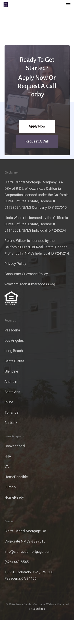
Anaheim (11, 381)
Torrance (12, 412)
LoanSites (39, 608)
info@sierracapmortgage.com (28, 551)
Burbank (11, 423)
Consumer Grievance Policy (26, 274)
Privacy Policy (15, 263)
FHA (8, 456)
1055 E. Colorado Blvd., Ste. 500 (29, 572)
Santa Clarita (14, 361)
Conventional (15, 446)
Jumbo (10, 487)
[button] (68, 5)
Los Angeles (14, 340)
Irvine (9, 402)
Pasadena (12, 330)
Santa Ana (12, 392)
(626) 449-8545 (17, 562)
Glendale (11, 371)
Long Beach (14, 351)
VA (7, 466)
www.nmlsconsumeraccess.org (30, 284)
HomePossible (16, 477)
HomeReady (14, 497)
